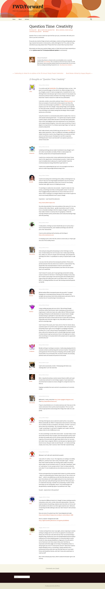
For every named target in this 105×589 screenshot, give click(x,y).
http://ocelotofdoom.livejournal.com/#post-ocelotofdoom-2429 (56, 515)
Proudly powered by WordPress (52, 586)
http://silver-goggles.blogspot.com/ (64, 399)
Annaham (46, 31)
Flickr (69, 130)
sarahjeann (31, 351)
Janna (30, 91)
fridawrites (31, 153)
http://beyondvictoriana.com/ (49, 401)
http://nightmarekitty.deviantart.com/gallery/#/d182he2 (54, 520)
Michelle (31, 182)
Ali (29, 229)
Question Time (51, 30)
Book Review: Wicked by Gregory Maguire (79, 73)
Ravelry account (69, 101)
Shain (30, 503)
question (39, 31)
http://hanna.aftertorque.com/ (47, 202)
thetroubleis (32, 254)
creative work (44, 30)
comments (61, 30)
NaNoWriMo (52, 88)
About (20, 19)
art (39, 30)
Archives (27, 19)
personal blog (47, 61)
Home (14, 19)
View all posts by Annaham (66, 65)
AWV (30, 534)
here (60, 105)
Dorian (30, 381)
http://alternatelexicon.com (46, 235)
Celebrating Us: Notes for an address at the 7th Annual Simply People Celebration (38, 73)
